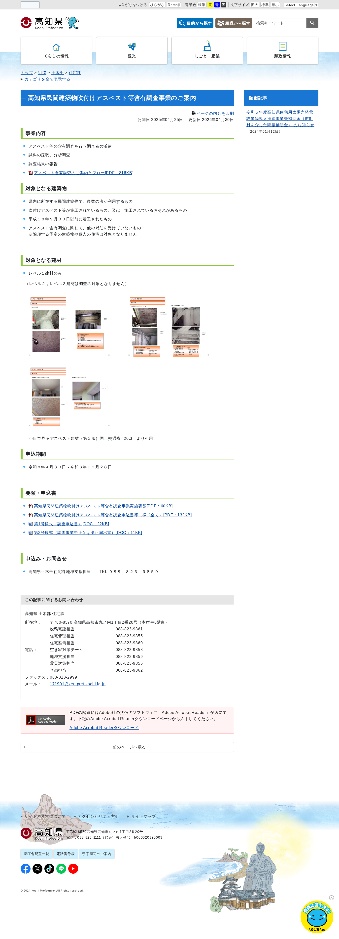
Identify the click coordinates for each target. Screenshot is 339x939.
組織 (42, 73)
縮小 (275, 5)
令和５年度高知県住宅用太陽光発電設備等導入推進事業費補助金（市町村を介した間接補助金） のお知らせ (280, 118)
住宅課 (75, 73)
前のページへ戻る (129, 747)
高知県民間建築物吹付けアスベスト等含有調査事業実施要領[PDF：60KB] (103, 506)
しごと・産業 (207, 56)
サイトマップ (143, 816)
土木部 (57, 73)
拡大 (254, 5)
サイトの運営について (45, 816)
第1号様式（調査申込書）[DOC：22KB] (71, 524)
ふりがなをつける (132, 5)
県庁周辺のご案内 (96, 854)
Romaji (174, 5)
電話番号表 (66, 854)
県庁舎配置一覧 (36, 854)
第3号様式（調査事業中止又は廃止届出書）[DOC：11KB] (88, 533)
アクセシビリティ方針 (98, 816)
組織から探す (237, 23)
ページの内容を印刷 (215, 113)
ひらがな (157, 5)
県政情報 (282, 56)
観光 (132, 56)
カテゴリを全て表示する (47, 79)
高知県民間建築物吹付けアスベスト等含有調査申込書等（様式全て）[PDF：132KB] (113, 515)
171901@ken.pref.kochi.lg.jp (78, 684)
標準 (201, 5)
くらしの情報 (56, 56)
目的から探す (199, 23)
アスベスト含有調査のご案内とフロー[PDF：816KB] (83, 173)
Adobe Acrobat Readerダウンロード (104, 728)
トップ (27, 73)
